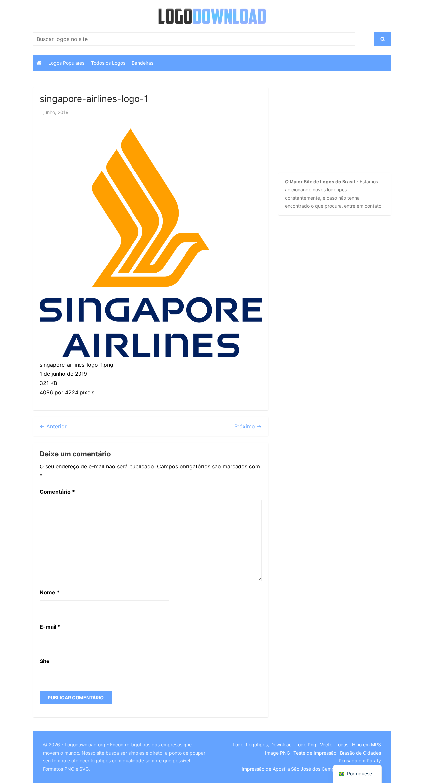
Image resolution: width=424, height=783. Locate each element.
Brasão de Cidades (360, 753)
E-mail (50, 626)
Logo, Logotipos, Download (262, 744)
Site (45, 661)
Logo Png (305, 744)
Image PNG (277, 753)
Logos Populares (66, 63)
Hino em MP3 (366, 744)
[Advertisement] (323, 128)
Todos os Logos (108, 63)
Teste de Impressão (314, 753)
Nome (50, 592)
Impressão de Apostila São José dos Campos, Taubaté (301, 769)
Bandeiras (142, 63)
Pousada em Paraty (360, 760)
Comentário (57, 491)
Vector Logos (334, 744)
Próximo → (248, 426)
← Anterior (53, 426)
